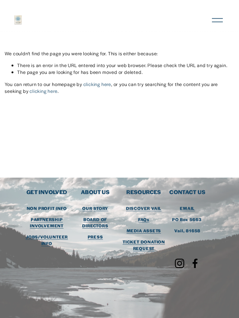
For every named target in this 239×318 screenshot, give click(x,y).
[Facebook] (195, 263)
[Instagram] (180, 263)
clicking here (97, 84)
